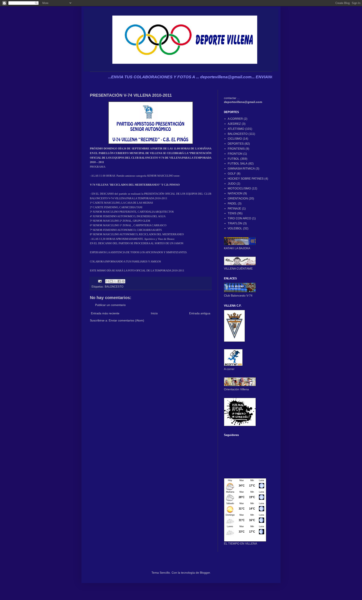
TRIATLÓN (235, 223)
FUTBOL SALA (237, 163)
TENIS (232, 213)
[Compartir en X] (115, 281)
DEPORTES (236, 143)
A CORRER (235, 118)
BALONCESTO (114, 286)
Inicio (154, 313)
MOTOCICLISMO (239, 188)
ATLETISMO (236, 128)
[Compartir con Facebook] (119, 281)
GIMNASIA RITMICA (241, 168)
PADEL (232, 203)
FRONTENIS (236, 148)
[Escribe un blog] (111, 281)
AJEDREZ (234, 123)
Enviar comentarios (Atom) (126, 320)
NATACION (235, 193)
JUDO (232, 183)
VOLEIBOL (235, 228)
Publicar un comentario (110, 305)
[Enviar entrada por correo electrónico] (100, 281)
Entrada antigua (199, 313)
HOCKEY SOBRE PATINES (246, 178)
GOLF (232, 173)
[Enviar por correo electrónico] (107, 281)
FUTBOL (233, 158)
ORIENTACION (238, 198)
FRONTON (235, 153)
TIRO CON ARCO (239, 218)
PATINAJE (234, 208)
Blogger (205, 572)
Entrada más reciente (105, 313)
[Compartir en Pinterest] (123, 281)
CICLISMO (235, 138)
